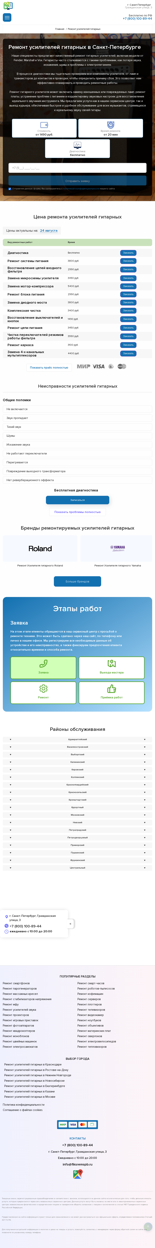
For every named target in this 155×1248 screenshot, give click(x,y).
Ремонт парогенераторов (20, 988)
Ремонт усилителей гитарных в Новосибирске (34, 1080)
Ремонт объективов (91, 1025)
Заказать (128, 252)
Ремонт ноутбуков (89, 1020)
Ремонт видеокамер (91, 1015)
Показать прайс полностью (49, 367)
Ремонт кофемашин (90, 994)
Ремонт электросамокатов (20, 1046)
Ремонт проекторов (16, 1015)
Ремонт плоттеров (90, 1004)
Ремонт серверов (89, 999)
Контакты (78, 1138)
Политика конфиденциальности (23, 1104)
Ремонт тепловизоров (92, 1046)
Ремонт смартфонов (16, 983)
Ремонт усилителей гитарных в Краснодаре (33, 1064)
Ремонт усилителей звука (19, 1009)
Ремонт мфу (11, 1004)
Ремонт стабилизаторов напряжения (27, 999)
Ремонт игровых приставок (20, 1020)
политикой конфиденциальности (81, 188)
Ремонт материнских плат (94, 1031)
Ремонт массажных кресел (20, 994)
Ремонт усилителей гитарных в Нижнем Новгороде (37, 1075)
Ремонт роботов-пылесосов (96, 988)
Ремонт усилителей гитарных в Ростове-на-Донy (36, 1070)
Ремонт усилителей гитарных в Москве (29, 1096)
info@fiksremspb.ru (77, 1164)
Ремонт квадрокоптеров (19, 1031)
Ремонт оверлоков (90, 1036)
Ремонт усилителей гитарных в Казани (29, 1091)
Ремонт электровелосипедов (97, 1041)
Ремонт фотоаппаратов (18, 1025)
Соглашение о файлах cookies (23, 1110)
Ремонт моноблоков (16, 1036)
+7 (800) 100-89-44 (137, 18)
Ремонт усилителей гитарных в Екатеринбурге (34, 1086)
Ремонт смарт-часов (91, 983)
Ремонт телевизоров (91, 1009)
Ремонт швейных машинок (20, 1041)
